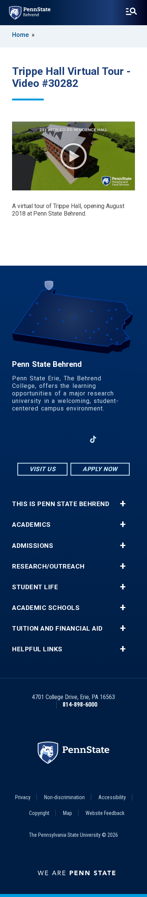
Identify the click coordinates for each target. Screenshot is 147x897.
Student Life (35, 587)
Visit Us (42, 469)
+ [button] (123, 504)
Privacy (23, 797)
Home (20, 34)
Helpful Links (37, 649)
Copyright (39, 813)
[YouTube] (112, 439)
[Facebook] (34, 439)
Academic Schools (46, 607)
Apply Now (100, 469)
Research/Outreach (48, 566)
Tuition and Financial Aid (57, 628)
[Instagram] (54, 439)
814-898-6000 (80, 704)
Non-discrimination (64, 797)
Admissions (32, 545)
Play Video (73, 156)
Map (67, 813)
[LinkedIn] (73, 439)
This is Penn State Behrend (60, 504)
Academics (31, 524)
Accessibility (112, 797)
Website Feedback (105, 813)
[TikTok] (93, 439)
